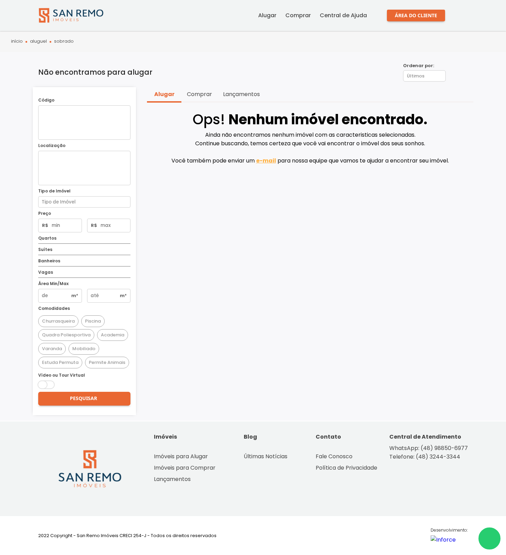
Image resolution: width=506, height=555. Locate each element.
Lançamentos (172, 479)
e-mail (266, 161)
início (17, 41)
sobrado (64, 41)
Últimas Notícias (265, 456)
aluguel (38, 41)
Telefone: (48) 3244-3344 (424, 457)
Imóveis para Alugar (181, 456)
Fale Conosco (334, 456)
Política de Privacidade (346, 468)
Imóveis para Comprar (184, 468)
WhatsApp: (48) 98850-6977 (428, 448)
